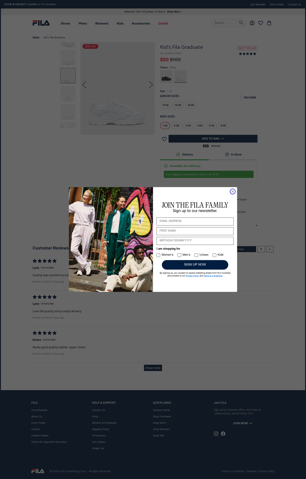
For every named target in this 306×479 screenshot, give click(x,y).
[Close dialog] (232, 191)
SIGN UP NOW (195, 264)
